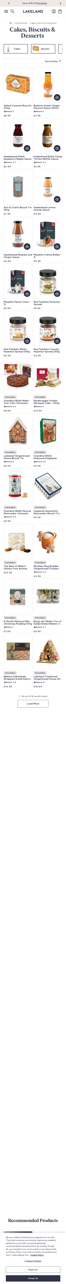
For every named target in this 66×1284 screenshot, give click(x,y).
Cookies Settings (33, 1261)
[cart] (60, 11)
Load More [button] (33, 703)
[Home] (10, 23)
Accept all (33, 1278)
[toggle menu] (6, 11)
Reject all (33, 1270)
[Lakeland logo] (33, 11)
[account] (53, 11)
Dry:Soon (42, 3)
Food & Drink (21, 23)
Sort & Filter (51, 61)
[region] (33, 1258)
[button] (10, 3)
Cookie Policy (37, 1255)
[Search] (12, 11)
